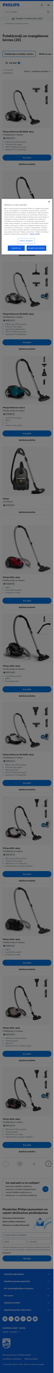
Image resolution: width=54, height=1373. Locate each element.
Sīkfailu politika (35, 236)
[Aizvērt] (47, 201)
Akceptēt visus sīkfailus (35, 250)
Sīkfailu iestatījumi (25, 243)
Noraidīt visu (15, 250)
